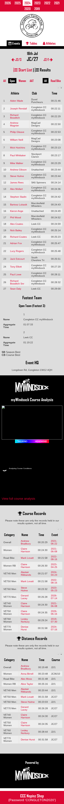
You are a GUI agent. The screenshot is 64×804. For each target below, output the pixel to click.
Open (12, 81)
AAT (32, 81)
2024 (27, 3)
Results (45, 69)
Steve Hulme (17, 176)
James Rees (17, 182)
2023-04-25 (54, 565)
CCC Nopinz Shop (32, 797)
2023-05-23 (54, 589)
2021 (57, 3)
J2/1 (47, 59)
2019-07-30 (54, 620)
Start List (25, 69)
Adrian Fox (16, 243)
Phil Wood (15, 217)
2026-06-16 (54, 612)
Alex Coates (16, 224)
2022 (47, 3)
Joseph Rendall (18, 108)
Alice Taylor (27, 684)
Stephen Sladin (18, 196)
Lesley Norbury (25, 620)
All (4, 81)
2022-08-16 (54, 558)
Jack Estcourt (17, 258)
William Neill (16, 139)
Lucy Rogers (17, 251)
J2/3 (18, 59)
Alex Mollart (16, 189)
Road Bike (56, 81)
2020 (27, 9)
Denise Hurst (24, 628)
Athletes (50, 43)
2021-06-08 (54, 550)
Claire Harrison (25, 550)
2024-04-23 (54, 573)
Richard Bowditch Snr (17, 282)
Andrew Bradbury (26, 542)
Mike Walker (16, 163)
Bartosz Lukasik (18, 204)
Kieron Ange (16, 211)
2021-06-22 (54, 542)
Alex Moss (26, 678)
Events (16, 43)
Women (22, 81)
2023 (37, 3)
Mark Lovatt (27, 558)
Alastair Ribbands (26, 573)
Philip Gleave (17, 132)
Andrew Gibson (18, 169)
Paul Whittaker (18, 155)
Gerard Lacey (25, 597)
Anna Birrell (27, 673)
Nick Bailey (16, 230)
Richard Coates (18, 236)
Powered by (32, 762)
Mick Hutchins (17, 147)
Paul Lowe (15, 274)
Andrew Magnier (14, 124)
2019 (37, 9)
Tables (33, 43)
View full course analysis (18, 498)
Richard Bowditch (15, 116)
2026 (8, 3)
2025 (18, 3)
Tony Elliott (16, 266)
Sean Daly (15, 288)
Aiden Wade (16, 100)
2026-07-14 (54, 597)
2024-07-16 (54, 628)
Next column (61, 87)
